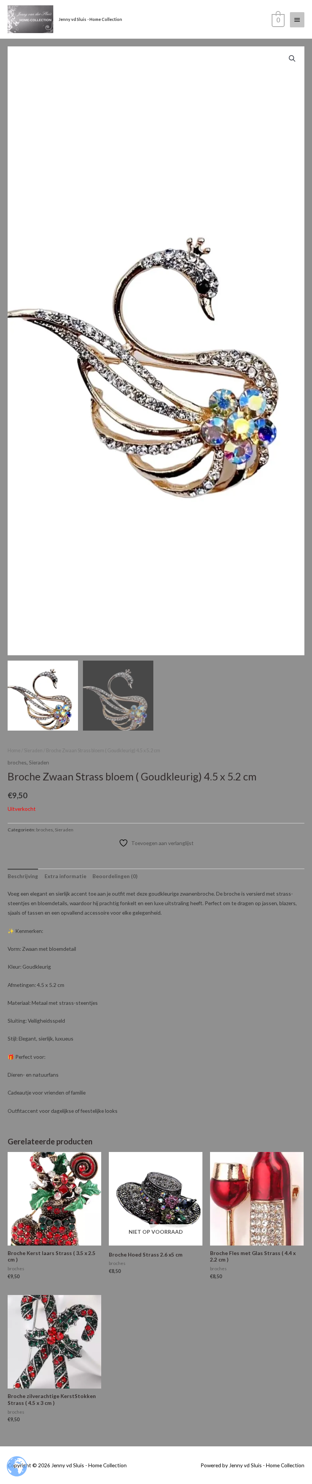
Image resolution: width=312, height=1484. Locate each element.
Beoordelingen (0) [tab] (114, 876)
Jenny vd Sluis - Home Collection (90, 19)
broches (17, 762)
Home (14, 750)
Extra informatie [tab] (65, 876)
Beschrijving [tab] (23, 876)
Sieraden (33, 750)
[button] (292, 58)
